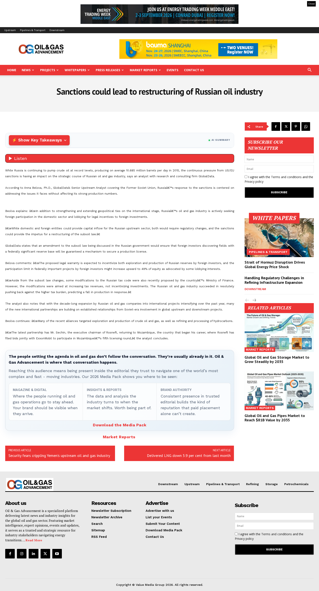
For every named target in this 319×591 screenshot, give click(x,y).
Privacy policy (254, 181)
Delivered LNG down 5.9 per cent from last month (189, 455)
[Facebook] (275, 126)
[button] (309, 70)
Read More (34, 540)
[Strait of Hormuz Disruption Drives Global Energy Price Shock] (279, 237)
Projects (47, 70)
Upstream (10, 30)
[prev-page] (247, 300)
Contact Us (194, 70)
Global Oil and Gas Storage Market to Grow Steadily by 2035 (277, 359)
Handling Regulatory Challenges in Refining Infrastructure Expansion (274, 280)
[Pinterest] (295, 126)
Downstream (56, 30)
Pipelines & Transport (32, 30)
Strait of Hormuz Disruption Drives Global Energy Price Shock (275, 264)
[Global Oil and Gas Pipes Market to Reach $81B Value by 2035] (279, 390)
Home (11, 70)
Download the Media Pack (119, 425)
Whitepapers (75, 70)
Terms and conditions (286, 177)
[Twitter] (285, 126)
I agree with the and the (279, 179)
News (26, 70)
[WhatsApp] (305, 126)
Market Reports (143, 70)
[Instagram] (21, 553)
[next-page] (254, 300)
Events (172, 70)
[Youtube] (57, 553)
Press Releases (108, 70)
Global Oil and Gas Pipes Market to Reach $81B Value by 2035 (275, 417)
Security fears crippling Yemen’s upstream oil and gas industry (59, 455)
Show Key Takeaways (40, 140)
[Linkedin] (33, 553)
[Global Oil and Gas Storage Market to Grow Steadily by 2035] (279, 332)
